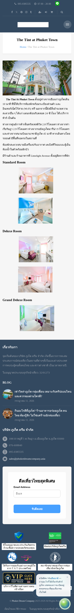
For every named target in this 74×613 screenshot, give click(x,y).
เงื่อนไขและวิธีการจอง (15, 609)
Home (23, 47)
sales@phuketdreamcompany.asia (27, 458)
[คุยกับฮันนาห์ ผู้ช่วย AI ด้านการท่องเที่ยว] (65, 604)
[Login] (46, 12)
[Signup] (40, 12)
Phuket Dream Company (23, 601)
